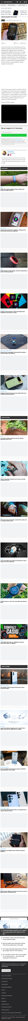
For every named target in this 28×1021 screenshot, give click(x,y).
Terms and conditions (6, 975)
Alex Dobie (9, 20)
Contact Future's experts (7, 978)
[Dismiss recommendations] (26, 8)
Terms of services (16, 138)
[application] (14, 113)
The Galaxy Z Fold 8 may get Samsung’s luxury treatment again (14, 938)
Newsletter (24, 43)
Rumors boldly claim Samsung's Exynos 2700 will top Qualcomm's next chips (14, 944)
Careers (3, 990)
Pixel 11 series (22, 5)
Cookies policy (5, 984)
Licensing (4, 992)
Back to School (11, 5)
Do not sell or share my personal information (11, 1012)
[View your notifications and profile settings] (17, 2)
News (3, 20)
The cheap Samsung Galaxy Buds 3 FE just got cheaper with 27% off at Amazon (15, 949)
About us (3, 998)
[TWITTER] (8, 155)
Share (4, 43)
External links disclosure (7, 995)
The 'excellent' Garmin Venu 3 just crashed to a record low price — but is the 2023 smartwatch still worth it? (14, 956)
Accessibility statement (7, 987)
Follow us (17, 43)
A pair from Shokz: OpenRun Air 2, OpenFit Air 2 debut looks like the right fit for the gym (15, 932)
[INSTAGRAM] (11, 155)
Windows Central (5, 1009)
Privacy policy (4, 981)
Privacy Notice (18, 140)
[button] (26, 2)
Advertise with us (5, 1004)
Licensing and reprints (6, 1007)
